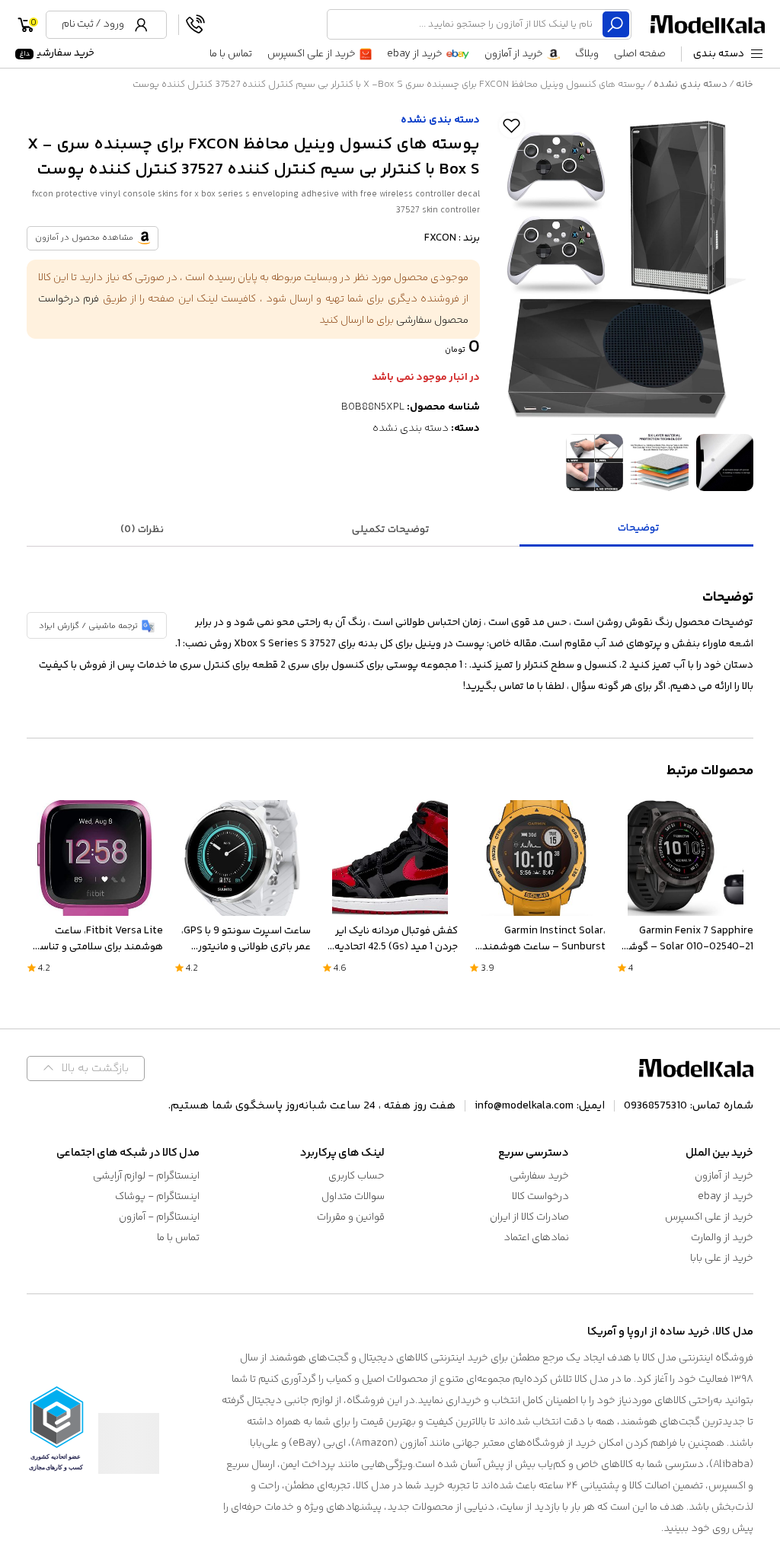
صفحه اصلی (640, 54)
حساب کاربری (356, 1176)
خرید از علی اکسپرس (311, 54)
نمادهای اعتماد (536, 1238)
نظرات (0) (142, 529)
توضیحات (639, 528)
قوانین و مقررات (351, 1217)
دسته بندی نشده (690, 84)
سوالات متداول (353, 1196)
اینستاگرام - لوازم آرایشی (146, 1176)
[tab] (638, 529)
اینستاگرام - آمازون (159, 1217)
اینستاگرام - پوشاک (157, 1196)
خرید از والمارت (722, 1238)
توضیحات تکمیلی (391, 529)
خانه (744, 84)
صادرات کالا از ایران (529, 1217)
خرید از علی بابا (721, 1258)
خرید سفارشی (56, 53)
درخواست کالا (540, 1196)
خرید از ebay (415, 54)
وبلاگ (587, 54)
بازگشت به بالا (95, 1068)
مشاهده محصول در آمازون (84, 237)
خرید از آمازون (513, 54)
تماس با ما (230, 54)
